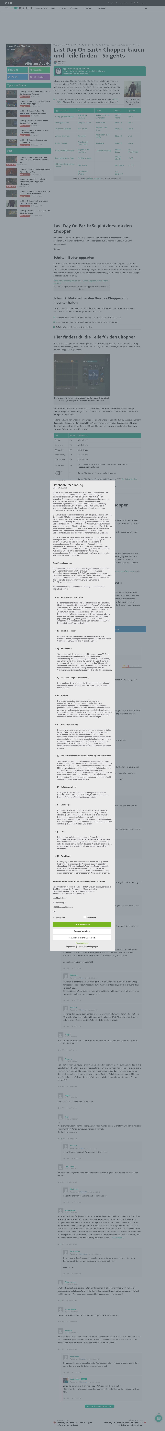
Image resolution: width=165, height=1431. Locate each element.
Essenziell (60, 918)
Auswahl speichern (82, 931)
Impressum (70, 947)
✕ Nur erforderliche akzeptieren (82, 938)
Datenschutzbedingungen (88, 947)
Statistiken (91, 918)
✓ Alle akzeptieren (82, 925)
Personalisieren (82, 943)
